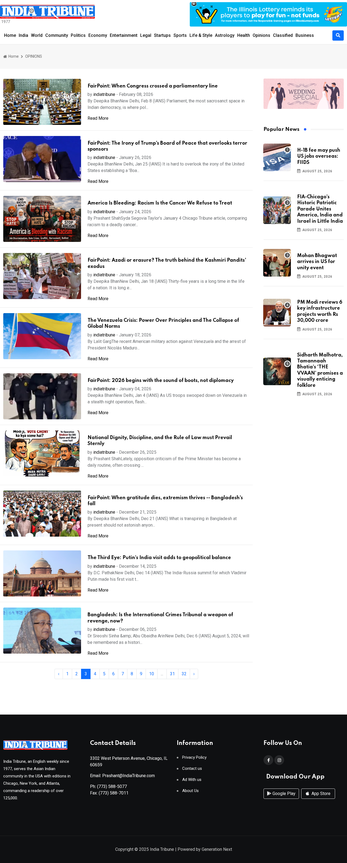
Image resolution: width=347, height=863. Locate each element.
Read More (98, 118)
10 (151, 673)
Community (56, 35)
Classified (283, 35)
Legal (145, 35)
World (37, 35)
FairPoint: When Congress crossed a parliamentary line (153, 86)
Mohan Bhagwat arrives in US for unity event (317, 261)
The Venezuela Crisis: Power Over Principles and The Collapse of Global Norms (163, 323)
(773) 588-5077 (112, 786)
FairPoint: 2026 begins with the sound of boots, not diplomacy (161, 380)
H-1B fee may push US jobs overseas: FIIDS (318, 156)
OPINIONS (33, 56)
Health (243, 35)
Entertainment (123, 35)
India (23, 35)
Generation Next (217, 849)
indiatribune (104, 94)
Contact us (192, 769)
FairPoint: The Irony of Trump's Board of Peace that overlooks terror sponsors (167, 146)
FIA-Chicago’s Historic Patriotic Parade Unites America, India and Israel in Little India (320, 209)
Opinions (261, 35)
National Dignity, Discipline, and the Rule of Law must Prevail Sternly (160, 440)
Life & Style (200, 35)
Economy (97, 35)
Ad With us (191, 780)
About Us (190, 791)
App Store (320, 793)
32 (184, 673)
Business (304, 35)
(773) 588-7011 (113, 793)
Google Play (283, 793)
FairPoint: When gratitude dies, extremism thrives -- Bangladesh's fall (165, 500)
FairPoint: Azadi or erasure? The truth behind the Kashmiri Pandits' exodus (167, 263)
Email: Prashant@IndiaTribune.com (122, 775)
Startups (162, 35)
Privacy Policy (194, 757)
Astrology (224, 35)
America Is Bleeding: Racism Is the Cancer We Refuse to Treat (160, 203)
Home (10, 35)
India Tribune (162, 849)
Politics (78, 35)
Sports (180, 35)
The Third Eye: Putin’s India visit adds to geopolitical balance (159, 557)
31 (172, 673)
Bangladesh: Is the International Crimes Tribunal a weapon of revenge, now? (160, 617)
